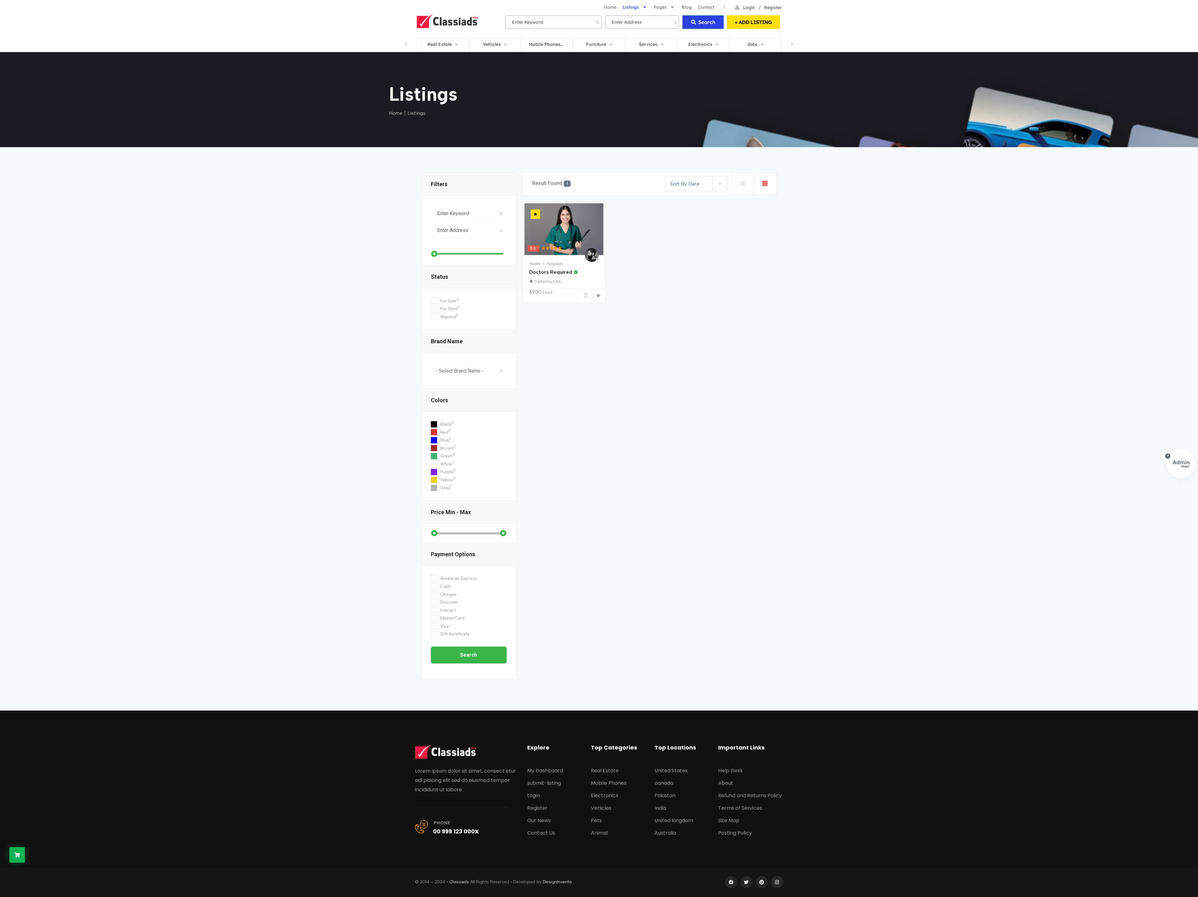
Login (749, 7)
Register (773, 7)
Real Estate (605, 770)
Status (439, 276)
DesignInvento (557, 882)
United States (671, 770)
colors (439, 400)
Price (451, 512)
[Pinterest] (762, 882)
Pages (660, 7)
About (725, 783)
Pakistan (665, 795)
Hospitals (555, 264)
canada (664, 783)
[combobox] (469, 370)
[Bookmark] (598, 295)
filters (439, 184)
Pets (596, 820)
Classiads (459, 882)
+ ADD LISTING (753, 22)
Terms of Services (740, 808)
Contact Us (541, 833)
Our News (539, 820)
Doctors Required (550, 272)
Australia (665, 833)
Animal (599, 833)
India (660, 808)
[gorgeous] (551, 248)
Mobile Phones (608, 783)
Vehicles (601, 808)
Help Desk (730, 770)
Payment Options (453, 554)
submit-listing (544, 783)
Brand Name (447, 341)
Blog (687, 7)
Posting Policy (735, 833)
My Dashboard (545, 770)
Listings (631, 7)
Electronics (604, 795)
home (610, 7)
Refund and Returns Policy (750, 795)
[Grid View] (765, 183)
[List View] (742, 183)
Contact (706, 7)
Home (395, 113)
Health (534, 264)
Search (706, 22)
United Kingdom (674, 820)
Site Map (728, 820)
